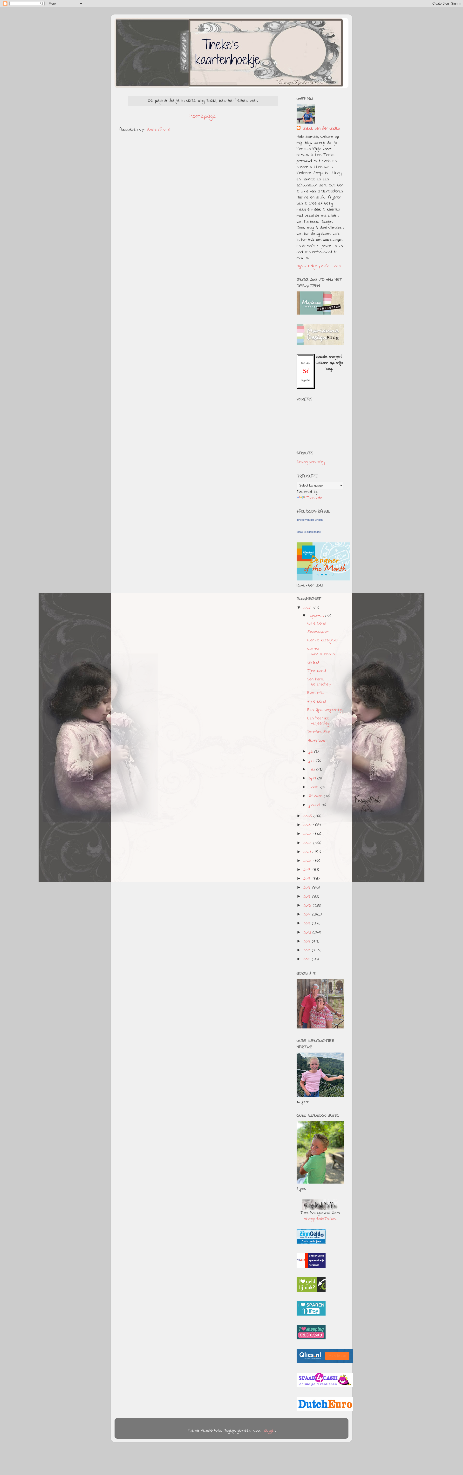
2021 (308, 852)
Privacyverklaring (311, 462)
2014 (307, 914)
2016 (307, 897)
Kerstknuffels (318, 732)
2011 (307, 941)
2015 (308, 905)
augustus (317, 616)
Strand (313, 662)
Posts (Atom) (158, 129)
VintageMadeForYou (320, 1219)
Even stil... (315, 693)
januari (315, 805)
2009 (307, 959)
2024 (308, 825)
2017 (307, 888)
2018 (307, 879)
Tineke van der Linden (320, 129)
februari (316, 796)
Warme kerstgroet (322, 640)
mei (312, 769)
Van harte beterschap (319, 682)
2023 (308, 834)
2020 (308, 861)
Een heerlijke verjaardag (318, 721)
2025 (308, 816)
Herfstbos (316, 741)
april (313, 778)
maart (314, 787)
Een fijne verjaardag (324, 710)
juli (311, 752)
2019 (307, 870)
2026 (308, 608)
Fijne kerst (316, 671)
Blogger (269, 1431)
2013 (307, 923)
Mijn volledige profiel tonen (319, 266)
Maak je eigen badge (309, 531)
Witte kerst (316, 623)
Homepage (203, 116)
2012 (308, 932)
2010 (307, 950)
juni (312, 760)
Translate (314, 498)
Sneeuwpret (317, 632)
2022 (308, 843)
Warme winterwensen (321, 651)
